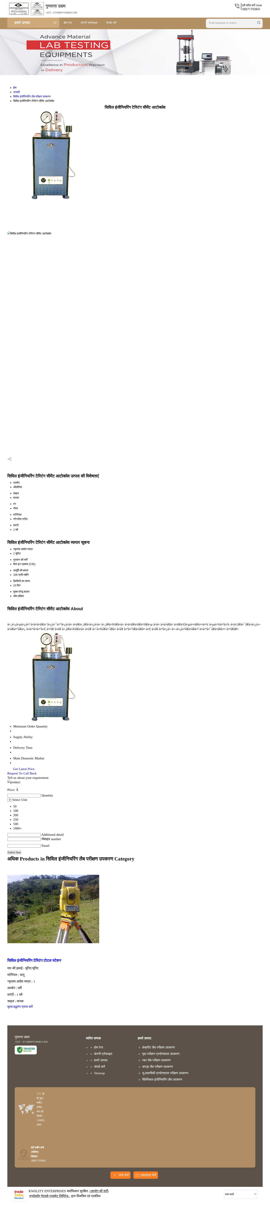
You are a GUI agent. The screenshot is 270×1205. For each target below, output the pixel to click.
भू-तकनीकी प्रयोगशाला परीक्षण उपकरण (165, 1073)
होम (15, 87)
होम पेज (68, 22)
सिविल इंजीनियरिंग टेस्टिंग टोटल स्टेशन (34, 960)
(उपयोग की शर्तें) (99, 1191)
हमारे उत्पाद (22, 22)
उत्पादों (16, 92)
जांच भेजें (123, 1175)
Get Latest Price (23, 769)
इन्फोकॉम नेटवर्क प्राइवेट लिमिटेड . (49, 1196)
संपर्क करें (111, 22)
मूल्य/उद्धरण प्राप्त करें (20, 1007)
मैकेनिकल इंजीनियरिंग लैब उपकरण (162, 1079)
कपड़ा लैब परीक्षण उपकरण (157, 1067)
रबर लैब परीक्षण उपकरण (156, 1060)
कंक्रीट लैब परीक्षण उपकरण (158, 1047)
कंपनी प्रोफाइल (89, 22)
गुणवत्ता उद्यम (61, 8)
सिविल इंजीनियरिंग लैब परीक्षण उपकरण (32, 96)
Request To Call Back (22, 773)
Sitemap (99, 1073)
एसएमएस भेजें (148, 1175)
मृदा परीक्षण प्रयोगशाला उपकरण (160, 1054)
